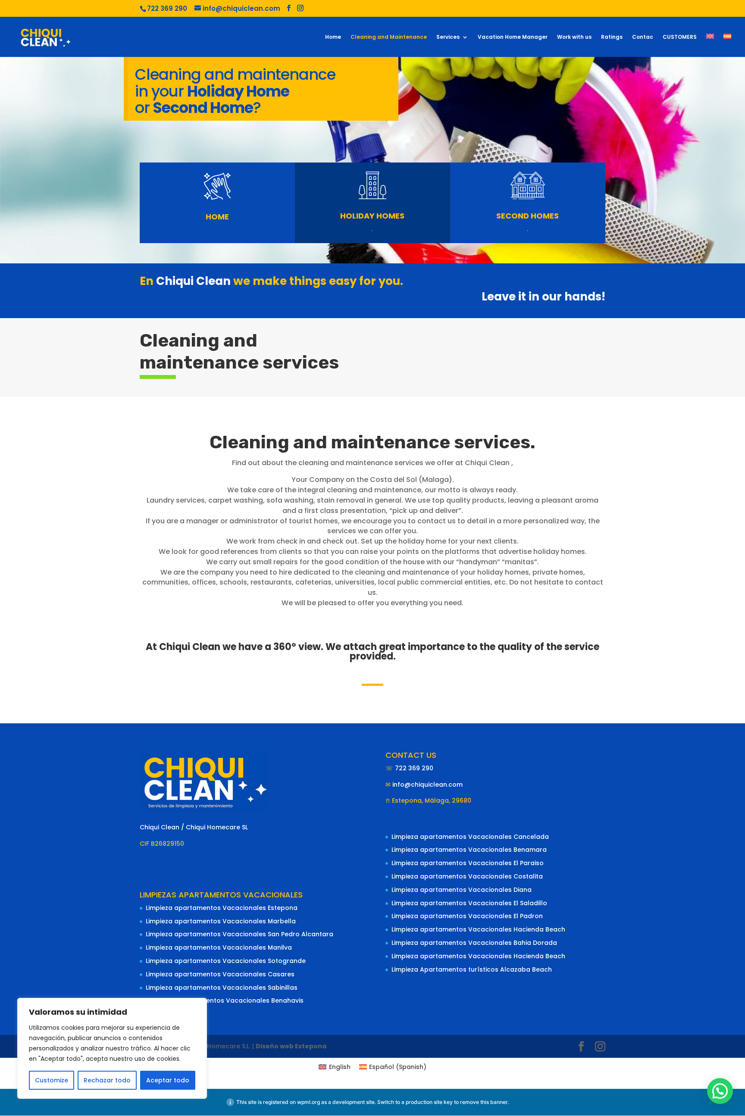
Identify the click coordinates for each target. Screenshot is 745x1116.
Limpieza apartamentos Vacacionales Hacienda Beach (478, 929)
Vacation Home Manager (513, 37)
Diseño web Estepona (291, 1046)
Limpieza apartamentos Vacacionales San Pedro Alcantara (239, 934)
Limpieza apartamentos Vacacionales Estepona (221, 907)
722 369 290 (414, 768)
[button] (720, 1091)
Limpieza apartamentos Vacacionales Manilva (219, 947)
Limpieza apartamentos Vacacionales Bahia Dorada (474, 942)
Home (333, 37)
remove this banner (483, 1102)
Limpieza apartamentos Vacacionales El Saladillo (469, 903)
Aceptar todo (167, 1080)
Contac (642, 37)
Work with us (574, 37)
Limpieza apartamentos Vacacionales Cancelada (470, 836)
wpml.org (308, 1102)
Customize (51, 1080)
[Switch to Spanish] (727, 45)
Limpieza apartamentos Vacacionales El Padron (467, 916)
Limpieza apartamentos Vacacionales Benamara (469, 849)
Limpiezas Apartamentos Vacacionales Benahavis (225, 1000)
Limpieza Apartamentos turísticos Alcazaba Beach (471, 969)
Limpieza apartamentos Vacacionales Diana (461, 889)
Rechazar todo (107, 1080)
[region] (112, 1048)
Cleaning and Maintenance (389, 37)
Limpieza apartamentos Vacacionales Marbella (221, 921)
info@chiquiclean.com (427, 784)
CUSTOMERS (680, 37)
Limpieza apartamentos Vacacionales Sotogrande (226, 961)
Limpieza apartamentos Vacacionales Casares (220, 974)
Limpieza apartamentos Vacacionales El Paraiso (467, 863)
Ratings (612, 37)
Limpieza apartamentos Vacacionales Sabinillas (221, 987)
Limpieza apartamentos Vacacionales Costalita (467, 876)
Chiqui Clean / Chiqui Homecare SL (194, 827)
